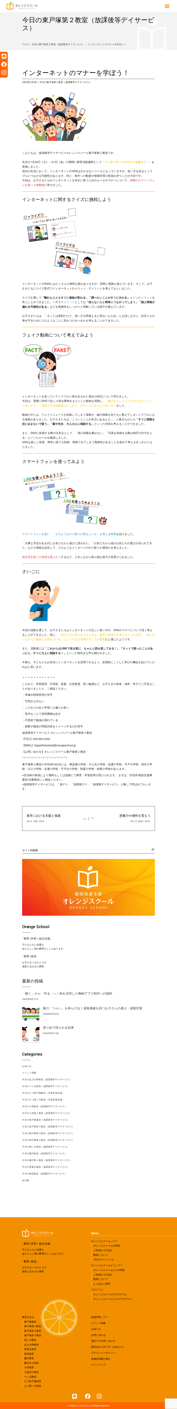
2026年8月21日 (30, 999)
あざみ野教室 (31, 1344)
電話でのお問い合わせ (103, 1340)
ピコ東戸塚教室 (32, 1381)
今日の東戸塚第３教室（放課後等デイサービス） (48, 1133)
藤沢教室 (29, 1358)
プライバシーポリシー (103, 1352)
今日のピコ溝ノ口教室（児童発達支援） (43, 1099)
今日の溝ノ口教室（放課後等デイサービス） (45, 1146)
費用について (100, 1254)
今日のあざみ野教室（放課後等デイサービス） (47, 1079)
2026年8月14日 (51, 1033)
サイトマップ (98, 1364)
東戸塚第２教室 (32, 1326)
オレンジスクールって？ (104, 1241)
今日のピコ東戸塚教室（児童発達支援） (43, 1093)
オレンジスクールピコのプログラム (112, 1298)
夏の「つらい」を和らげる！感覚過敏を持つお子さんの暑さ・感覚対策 (92, 1008)
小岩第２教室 (31, 1372)
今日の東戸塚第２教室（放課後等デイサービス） (58, 44)
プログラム (97, 1289)
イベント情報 (29, 1072)
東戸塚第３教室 (32, 1330)
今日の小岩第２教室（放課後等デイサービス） (47, 1113)
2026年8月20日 (51, 1014)
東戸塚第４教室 (32, 1335)
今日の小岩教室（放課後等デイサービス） (44, 1106)
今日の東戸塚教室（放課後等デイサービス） (45, 1120)
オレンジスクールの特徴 (106, 1245)
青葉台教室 (30, 1349)
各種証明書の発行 (100, 1358)
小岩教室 (29, 1367)
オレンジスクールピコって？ (107, 1265)
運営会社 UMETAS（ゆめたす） (108, 1347)
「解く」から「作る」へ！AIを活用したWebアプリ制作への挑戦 (67, 993)
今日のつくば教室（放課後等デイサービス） (45, 1086)
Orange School (82, 1405)
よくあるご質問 (101, 1283)
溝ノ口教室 (30, 1340)
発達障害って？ (99, 1317)
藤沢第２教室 (31, 1363)
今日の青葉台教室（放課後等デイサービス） (45, 1167)
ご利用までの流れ (103, 1250)
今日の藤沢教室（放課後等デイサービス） (44, 1153)
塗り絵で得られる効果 (58, 1027)
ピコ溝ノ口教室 (32, 1385)
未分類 (25, 1180)
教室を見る (28, 1317)
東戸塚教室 (30, 1321)
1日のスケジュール (103, 1259)
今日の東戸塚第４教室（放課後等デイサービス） (48, 1140)
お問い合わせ (98, 1335)
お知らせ (27, 1066)
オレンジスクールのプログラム (110, 1294)
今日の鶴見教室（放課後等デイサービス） (44, 1173)
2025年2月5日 (29, 82)
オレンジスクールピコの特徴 (109, 1270)
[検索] (152, 849)
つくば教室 (30, 1376)
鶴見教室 (29, 1353)
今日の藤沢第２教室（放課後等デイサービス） (47, 1160)
